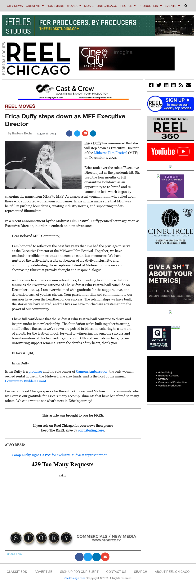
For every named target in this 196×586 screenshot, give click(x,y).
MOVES (72, 5)
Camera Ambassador (92, 371)
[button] (186, 6)
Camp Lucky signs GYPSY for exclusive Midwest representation (60, 455)
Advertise (43, 571)
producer (35, 371)
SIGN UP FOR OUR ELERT (79, 571)
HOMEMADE (55, 5)
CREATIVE (33, 5)
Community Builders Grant (25, 381)
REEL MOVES (20, 106)
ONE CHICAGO (107, 5)
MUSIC (89, 5)
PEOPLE (126, 5)
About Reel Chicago (172, 571)
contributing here (91, 430)
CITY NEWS (15, 5)
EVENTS (170, 5)
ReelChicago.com (74, 578)
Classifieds (17, 571)
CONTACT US (116, 571)
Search (140, 571)
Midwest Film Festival (110, 153)
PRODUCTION (148, 5)
